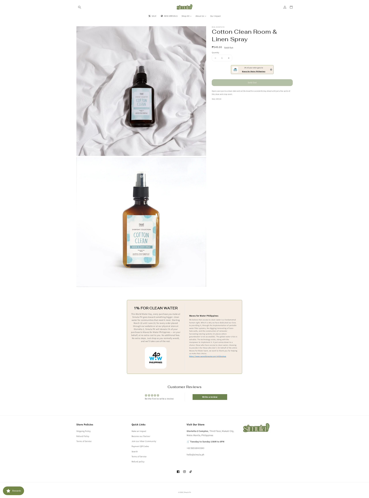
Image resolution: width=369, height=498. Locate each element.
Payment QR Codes (140, 446)
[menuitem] (152, 16)
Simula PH (187, 492)
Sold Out (252, 82)
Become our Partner (141, 436)
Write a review (209, 396)
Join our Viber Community (144, 441)
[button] (79, 7)
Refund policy (138, 461)
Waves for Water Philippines (253, 71)
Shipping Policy (83, 431)
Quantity (215, 52)
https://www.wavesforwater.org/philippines (207, 356)
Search (135, 451)
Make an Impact (139, 431)
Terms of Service (84, 441)
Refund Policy (82, 436)
